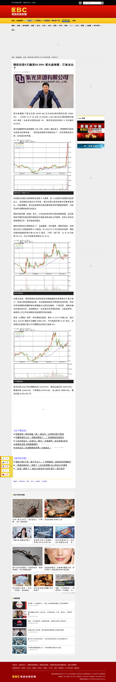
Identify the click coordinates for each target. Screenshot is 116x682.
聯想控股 (22, 481)
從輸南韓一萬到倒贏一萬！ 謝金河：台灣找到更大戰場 (39, 434)
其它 (13, 30)
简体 (34, 2)
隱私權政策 (102, 674)
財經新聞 (20, 20)
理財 (66, 25)
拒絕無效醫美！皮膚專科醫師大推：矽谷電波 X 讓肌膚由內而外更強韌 (59, 569)
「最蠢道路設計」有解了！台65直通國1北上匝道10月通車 (41, 465)
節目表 (15, 665)
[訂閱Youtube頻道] (5, 475)
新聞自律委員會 (33, 665)
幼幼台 (40, 668)
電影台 (45, 668)
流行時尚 (97, 25)
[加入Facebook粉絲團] (5, 471)
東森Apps (27, 2)
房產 (54, 25)
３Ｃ (71, 25)
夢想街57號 (56, 20)
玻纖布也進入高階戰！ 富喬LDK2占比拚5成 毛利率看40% (43, 541)
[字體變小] (5, 467)
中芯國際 (44, 481)
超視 (55, 668)
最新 (13, 25)
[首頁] (19, 11)
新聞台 (24, 668)
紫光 (32, 481)
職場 (82, 25)
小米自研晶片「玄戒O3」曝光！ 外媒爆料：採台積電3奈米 (41, 441)
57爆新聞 (46, 20)
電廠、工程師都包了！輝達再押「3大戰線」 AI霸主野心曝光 (64, 589)
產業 (32, 25)
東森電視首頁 (16, 668)
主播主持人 (22, 665)
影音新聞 (26, 25)
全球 (43, 25)
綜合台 (29, 668)
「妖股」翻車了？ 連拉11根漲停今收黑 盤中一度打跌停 (40, 469)
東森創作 (76, 668)
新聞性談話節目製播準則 (58, 665)
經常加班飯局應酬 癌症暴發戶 (43, 589)
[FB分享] (5, 459)
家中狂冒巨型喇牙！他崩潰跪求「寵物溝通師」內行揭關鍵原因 (28, 569)
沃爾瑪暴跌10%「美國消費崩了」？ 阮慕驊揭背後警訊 (39, 437)
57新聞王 (38, 20)
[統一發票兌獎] (90, 148)
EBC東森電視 (17, 2)
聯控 (28, 481)
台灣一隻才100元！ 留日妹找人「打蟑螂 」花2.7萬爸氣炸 (28, 521)
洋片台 (51, 668)
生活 (77, 25)
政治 (38, 25)
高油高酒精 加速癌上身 (53, 519)
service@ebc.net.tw (100, 676)
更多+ (74, 20)
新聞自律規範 (44, 665)
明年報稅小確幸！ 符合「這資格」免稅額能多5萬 (22, 589)
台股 (49, 25)
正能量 (89, 25)
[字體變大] (5, 463)
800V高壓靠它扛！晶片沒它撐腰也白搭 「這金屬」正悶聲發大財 (64, 541)
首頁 (13, 20)
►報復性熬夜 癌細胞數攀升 (25, 444)
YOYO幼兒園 (69, 668)
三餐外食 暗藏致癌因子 (21, 540)
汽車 (60, 25)
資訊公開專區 (72, 665)
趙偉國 (38, 481)
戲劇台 (34, 668)
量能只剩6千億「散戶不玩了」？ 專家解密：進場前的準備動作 (43, 462)
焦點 (18, 25)
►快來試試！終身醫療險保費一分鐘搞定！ (32, 448)
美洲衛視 (61, 668)
